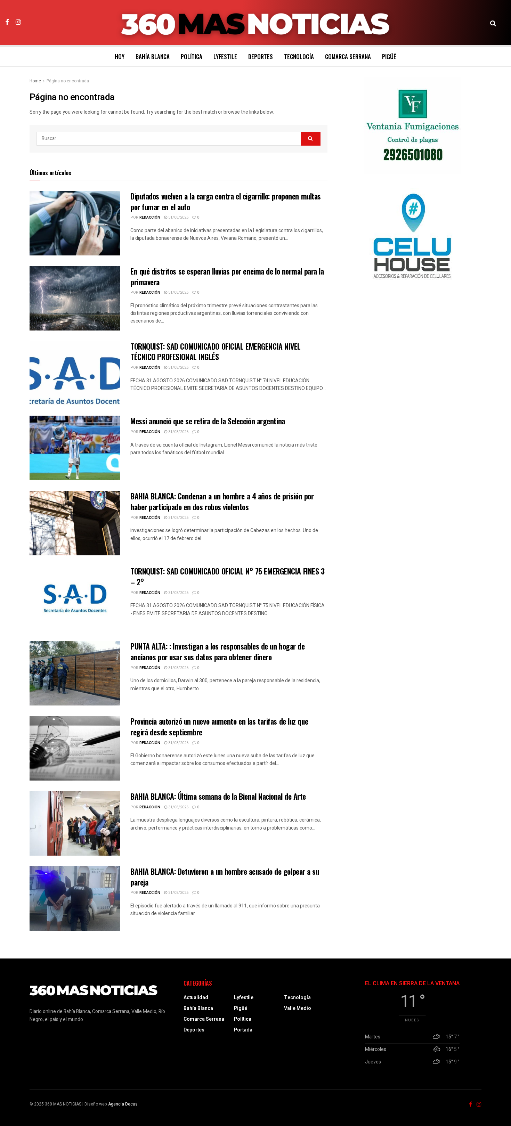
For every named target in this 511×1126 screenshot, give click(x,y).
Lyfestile (225, 56)
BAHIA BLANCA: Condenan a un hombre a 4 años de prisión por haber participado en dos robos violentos (222, 501)
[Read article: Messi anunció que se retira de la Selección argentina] (75, 448)
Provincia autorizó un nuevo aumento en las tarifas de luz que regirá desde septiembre (219, 726)
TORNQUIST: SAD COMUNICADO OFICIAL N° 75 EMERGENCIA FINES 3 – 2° (227, 576)
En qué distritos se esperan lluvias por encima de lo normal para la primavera (227, 276)
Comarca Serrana (348, 56)
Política (191, 56)
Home (35, 81)
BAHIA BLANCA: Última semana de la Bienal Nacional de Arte (218, 796)
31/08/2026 (177, 217)
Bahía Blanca (153, 56)
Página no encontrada (68, 81)
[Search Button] (493, 22)
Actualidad (196, 997)
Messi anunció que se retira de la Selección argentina (207, 420)
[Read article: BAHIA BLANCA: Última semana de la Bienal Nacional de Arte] (75, 823)
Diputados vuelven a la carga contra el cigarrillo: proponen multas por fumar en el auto (225, 201)
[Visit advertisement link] (412, 125)
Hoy (119, 56)
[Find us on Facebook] (7, 22)
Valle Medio (297, 1008)
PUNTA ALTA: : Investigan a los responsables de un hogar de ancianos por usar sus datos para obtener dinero (217, 651)
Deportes (260, 56)
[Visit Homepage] (256, 22)
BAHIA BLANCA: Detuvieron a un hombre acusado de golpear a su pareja (224, 877)
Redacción (149, 217)
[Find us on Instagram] (18, 22)
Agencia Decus (123, 1104)
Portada (243, 1030)
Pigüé (389, 56)
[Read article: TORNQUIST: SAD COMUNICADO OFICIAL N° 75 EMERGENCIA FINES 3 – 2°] (75, 598)
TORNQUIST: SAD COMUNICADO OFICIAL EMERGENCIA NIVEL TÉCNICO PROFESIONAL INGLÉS (215, 351)
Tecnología (299, 56)
